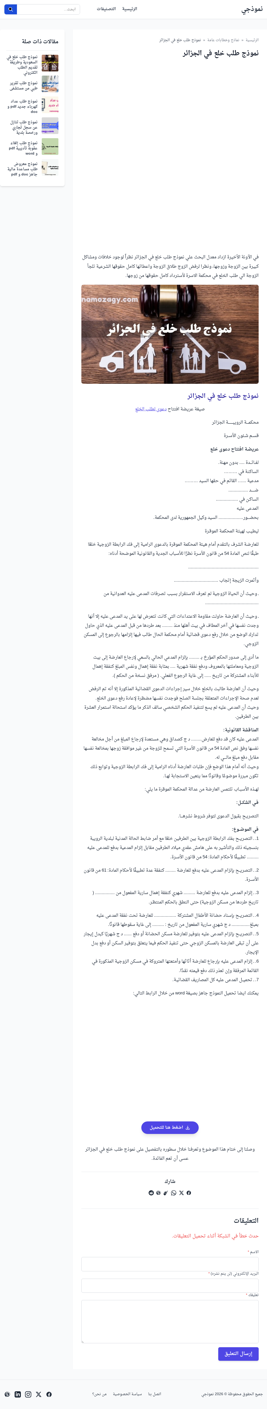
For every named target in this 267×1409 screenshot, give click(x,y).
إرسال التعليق (238, 1353)
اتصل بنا (154, 1394)
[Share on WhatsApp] (174, 1193)
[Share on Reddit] (151, 1192)
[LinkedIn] (18, 1394)
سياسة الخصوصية (127, 1394)
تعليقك (252, 1295)
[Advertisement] (170, 114)
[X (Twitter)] (38, 1394)
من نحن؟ (99, 1394)
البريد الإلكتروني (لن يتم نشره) (233, 1274)
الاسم (253, 1252)
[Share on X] (181, 1192)
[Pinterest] (7, 1394)
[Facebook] (49, 1394)
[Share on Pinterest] (158, 1192)
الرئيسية (129, 9)
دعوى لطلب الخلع (151, 409)
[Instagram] (28, 1394)
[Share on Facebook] (188, 1192)
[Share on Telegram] (165, 1192)
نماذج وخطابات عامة (223, 40)
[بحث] (10, 9)
